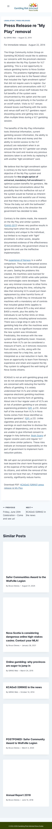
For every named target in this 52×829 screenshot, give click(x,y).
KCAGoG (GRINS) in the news (36, 511)
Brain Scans (37, 435)
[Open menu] (8, 6)
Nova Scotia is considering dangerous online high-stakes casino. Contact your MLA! (24, 636)
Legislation (9, 21)
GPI (30, 408)
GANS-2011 (11, 225)
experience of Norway (20, 260)
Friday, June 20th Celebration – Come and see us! (13, 513)
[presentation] (26, 557)
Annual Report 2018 (18, 795)
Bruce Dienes (14, 586)
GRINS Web (11, 38)
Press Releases (23, 21)
